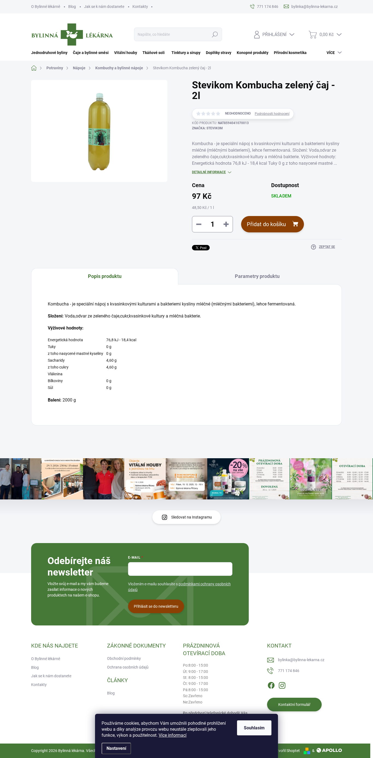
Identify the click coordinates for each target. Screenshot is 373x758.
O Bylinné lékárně (45, 6)
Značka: (207, 128)
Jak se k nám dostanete (104, 6)
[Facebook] (271, 684)
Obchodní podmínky (124, 658)
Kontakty (140, 6)
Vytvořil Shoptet (286, 750)
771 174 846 (288, 671)
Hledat (215, 34)
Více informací (173, 735)
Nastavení (116, 748)
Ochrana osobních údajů (128, 667)
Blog (72, 6)
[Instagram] (282, 684)
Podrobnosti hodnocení (272, 114)
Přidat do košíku (266, 224)
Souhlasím (254, 727)
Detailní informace (209, 172)
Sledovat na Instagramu (191, 517)
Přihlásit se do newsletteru (156, 606)
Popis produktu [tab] (105, 276)
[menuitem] (50, 52)
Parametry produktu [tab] (257, 276)
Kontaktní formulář (294, 704)
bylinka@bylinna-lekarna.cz (301, 660)
